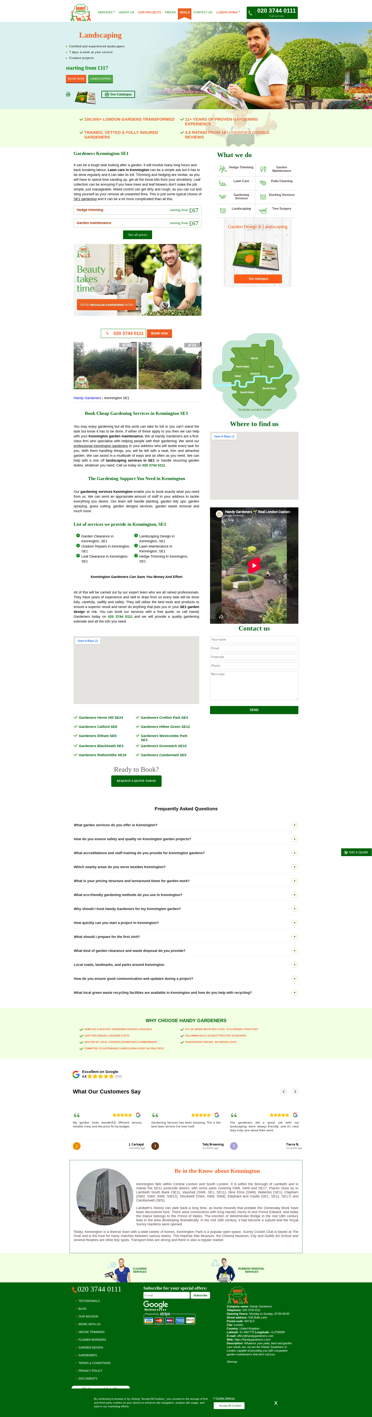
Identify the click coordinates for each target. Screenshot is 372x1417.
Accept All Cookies (230, 1405)
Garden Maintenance (281, 169)
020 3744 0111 (128, 333)
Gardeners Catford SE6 (98, 727)
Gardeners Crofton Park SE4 (164, 718)
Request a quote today (136, 780)
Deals (184, 12)
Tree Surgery (281, 208)
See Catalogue (121, 95)
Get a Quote (358, 852)
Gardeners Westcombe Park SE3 (164, 738)
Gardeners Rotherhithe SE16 (102, 755)
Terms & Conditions (94, 1363)
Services (106, 12)
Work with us (89, 1324)
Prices (170, 12)
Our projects (149, 12)
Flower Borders (92, 1339)
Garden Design (90, 1347)
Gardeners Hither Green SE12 (165, 727)
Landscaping (241, 208)
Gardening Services (241, 196)
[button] (284, 1091)
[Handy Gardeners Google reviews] (155, 1309)
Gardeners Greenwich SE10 (164, 746)
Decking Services (282, 194)
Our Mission (88, 1316)
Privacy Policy (90, 1370)
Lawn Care (241, 181)
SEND (254, 710)
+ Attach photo (254, 704)
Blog (82, 1308)
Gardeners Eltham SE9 (97, 736)
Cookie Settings (225, 1398)
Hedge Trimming (241, 167)
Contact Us (202, 12)
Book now (159, 333)
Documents (87, 1378)
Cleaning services (140, 1270)
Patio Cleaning (282, 181)
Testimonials (89, 1301)
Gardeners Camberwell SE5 (163, 755)
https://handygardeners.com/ (252, 1339)
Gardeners (87, 1355)
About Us (126, 12)
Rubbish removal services (251, 1270)
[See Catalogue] (257, 286)
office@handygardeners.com (255, 1335)
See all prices (137, 235)
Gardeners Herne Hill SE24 (101, 718)
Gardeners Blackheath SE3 (101, 746)
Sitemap (232, 1361)
